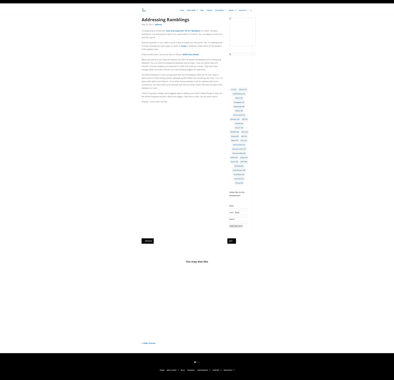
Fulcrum (239, 128)
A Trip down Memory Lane (160, 293)
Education (234, 119)
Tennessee (239, 179)
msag (183, 46)
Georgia (235, 136)
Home (182, 10)
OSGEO (234, 157)
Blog (202, 10)
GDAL (245, 132)
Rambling (239, 166)
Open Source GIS (239, 149)
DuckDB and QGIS (155, 274)
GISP (244, 136)
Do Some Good (239, 115)
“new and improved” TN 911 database (182, 31)
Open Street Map (239, 153)
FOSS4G (239, 123)
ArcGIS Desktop (239, 94)
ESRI (244, 119)
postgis (243, 157)
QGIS (244, 162)
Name (231, 206)
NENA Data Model (190, 54)
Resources (242, 10)
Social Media (239, 174)
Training (209, 10)
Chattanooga (239, 106)
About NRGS (191, 10)
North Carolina (239, 145)
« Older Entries (148, 343)
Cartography (219, 10)
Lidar (244, 140)
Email (232, 219)
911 (233, 89)
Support (231, 10)
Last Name (234, 213)
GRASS (234, 140)
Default (239, 111)
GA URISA (234, 132)
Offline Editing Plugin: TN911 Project (167, 321)
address (158, 24)
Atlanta (239, 98)
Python (234, 162)
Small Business (239, 170)
